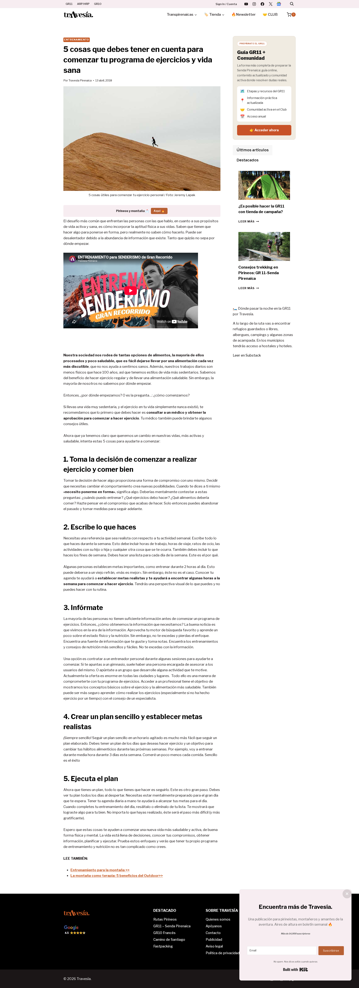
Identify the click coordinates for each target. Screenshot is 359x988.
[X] (270, 3)
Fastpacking (163, 946)
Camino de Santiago (169, 939)
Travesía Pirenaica (80, 80)
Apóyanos (214, 926)
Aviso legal (214, 946)
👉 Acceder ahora (264, 130)
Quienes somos (218, 919)
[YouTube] (246, 3)
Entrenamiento (76, 39)
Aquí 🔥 (159, 210)
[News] (278, 3)
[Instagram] (254, 3)
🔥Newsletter (243, 14)
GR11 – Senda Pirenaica (172, 926)
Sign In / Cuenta (226, 4)
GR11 (69, 4)
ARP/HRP (83, 4)
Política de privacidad (223, 953)
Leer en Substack (247, 355)
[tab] (252, 150)
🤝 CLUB (270, 14)
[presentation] (264, 185)
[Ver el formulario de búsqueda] (292, 4)
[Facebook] (262, 3)
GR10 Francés (164, 933)
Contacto (213, 933)
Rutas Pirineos (165, 919)
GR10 (98, 4)
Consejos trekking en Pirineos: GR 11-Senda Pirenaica (258, 273)
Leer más (248, 221)
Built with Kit (295, 969)
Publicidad (214, 939)
